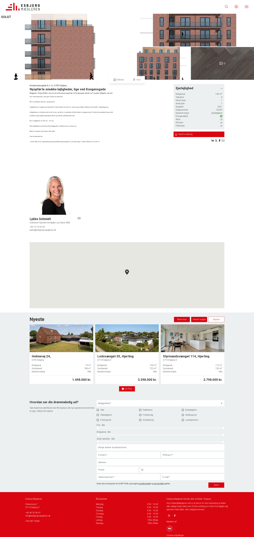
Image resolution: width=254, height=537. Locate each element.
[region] (127, 275)
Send (216, 485)
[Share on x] (216, 140)
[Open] (221, 403)
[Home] (66, 6)
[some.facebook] (174, 515)
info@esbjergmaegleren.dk (37, 516)
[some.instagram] (169, 515)
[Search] (226, 6)
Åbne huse (182, 319)
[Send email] (223, 140)
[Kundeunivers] (236, 6)
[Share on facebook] (219, 140)
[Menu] (246, 6)
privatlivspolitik (144, 484)
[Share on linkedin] (212, 140)
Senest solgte (199, 319)
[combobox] (158, 404)
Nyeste (216, 319)
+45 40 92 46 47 (33, 512)
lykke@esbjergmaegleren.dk (43, 230)
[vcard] (79, 220)
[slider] (98, 428)
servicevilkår (159, 484)
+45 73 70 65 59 (37, 227)
